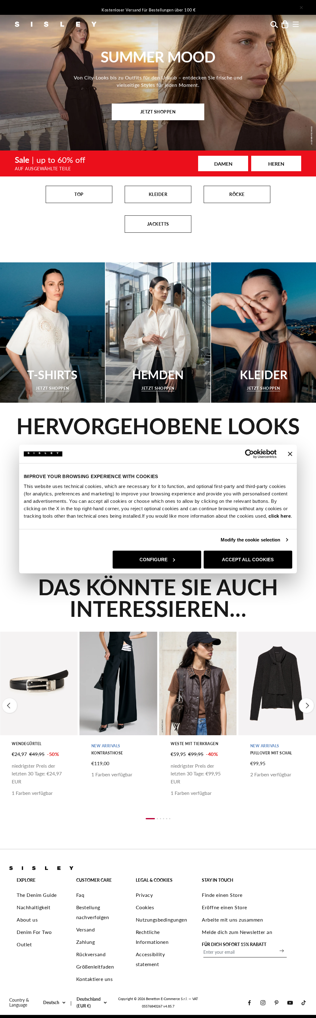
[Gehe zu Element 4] (163, 818)
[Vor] (239, 7)
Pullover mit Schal (271, 753)
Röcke (237, 194)
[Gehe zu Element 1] (150, 818)
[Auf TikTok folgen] (304, 1003)
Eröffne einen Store (224, 907)
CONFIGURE (153, 559)
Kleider (158, 194)
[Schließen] (301, 7)
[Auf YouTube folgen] (290, 1003)
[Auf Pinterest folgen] (276, 1003)
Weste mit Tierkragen (194, 743)
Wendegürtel (27, 743)
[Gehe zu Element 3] (160, 818)
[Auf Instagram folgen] (263, 1003)
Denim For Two (34, 932)
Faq (80, 895)
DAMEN (223, 164)
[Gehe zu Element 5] (166, 818)
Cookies (145, 907)
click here (279, 515)
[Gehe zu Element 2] (157, 818)
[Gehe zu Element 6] (169, 818)
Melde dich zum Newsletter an (237, 932)
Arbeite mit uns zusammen (232, 920)
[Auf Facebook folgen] (249, 1003)
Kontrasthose (107, 753)
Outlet (24, 944)
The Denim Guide (37, 895)
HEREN (276, 164)
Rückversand (91, 954)
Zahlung (85, 942)
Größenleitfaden (95, 966)
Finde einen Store (222, 895)
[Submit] (282, 951)
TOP (79, 194)
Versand (85, 929)
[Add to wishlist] (10, 639)
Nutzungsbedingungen (161, 920)
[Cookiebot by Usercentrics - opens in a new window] (249, 454)
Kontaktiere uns (94, 979)
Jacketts (158, 224)
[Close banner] (290, 454)
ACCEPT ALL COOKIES (248, 559)
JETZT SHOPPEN (158, 111)
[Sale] (158, 163)
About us (27, 920)
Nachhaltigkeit (33, 907)
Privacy (144, 895)
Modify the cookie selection (251, 539)
